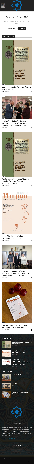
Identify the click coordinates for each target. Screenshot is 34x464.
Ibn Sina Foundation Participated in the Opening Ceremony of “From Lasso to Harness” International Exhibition (16, 123)
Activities (4, 118)
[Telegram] (13, 450)
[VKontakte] (17, 450)
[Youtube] (21, 450)
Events (3, 176)
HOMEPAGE (22, 28)
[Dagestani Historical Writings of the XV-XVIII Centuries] (17, 62)
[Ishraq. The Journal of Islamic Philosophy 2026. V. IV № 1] (17, 212)
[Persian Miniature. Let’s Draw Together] (6, 394)
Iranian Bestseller (17, 375)
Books (3, 84)
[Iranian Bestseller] (6, 377)
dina (3, 91)
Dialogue (14, 383)
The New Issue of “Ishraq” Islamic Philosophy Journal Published (15, 326)
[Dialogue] (6, 386)
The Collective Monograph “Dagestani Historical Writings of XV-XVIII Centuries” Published (16, 181)
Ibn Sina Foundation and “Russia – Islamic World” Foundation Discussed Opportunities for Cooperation (16, 273)
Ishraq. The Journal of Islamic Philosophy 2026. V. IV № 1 (13, 237)
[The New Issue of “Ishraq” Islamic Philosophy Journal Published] (17, 302)
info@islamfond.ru (13, 439)
